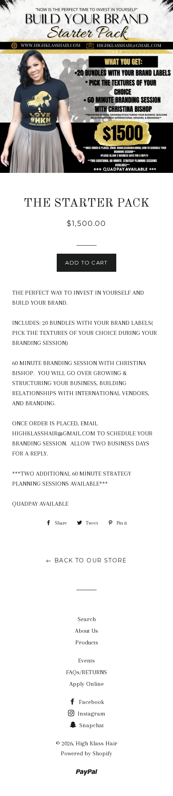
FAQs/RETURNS (86, 672)
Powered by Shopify (86, 753)
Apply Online (86, 683)
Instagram (90, 713)
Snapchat (91, 725)
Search (87, 619)
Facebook (90, 702)
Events (86, 660)
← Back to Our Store (86, 560)
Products (86, 642)
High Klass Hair (96, 743)
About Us (86, 630)
